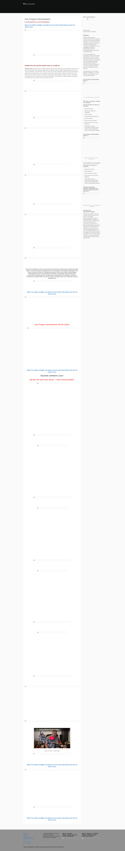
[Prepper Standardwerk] (74, 6)
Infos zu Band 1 (27, 841)
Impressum (25, 834)
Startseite (25, 833)
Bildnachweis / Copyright (28, 838)
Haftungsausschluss (27, 837)
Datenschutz (26, 836)
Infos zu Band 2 (27, 843)
